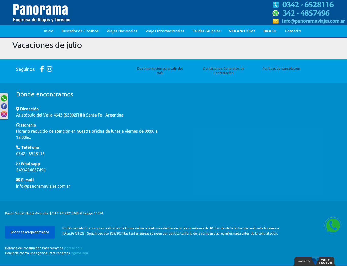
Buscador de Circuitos (80, 31)
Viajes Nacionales (122, 31)
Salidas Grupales (207, 31)
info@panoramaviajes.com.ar (43, 186)
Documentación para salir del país (160, 70)
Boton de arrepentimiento (30, 232)
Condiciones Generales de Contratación (223, 70)
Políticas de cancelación (281, 68)
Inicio (48, 31)
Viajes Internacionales (165, 31)
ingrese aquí (73, 248)
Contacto (293, 31)
